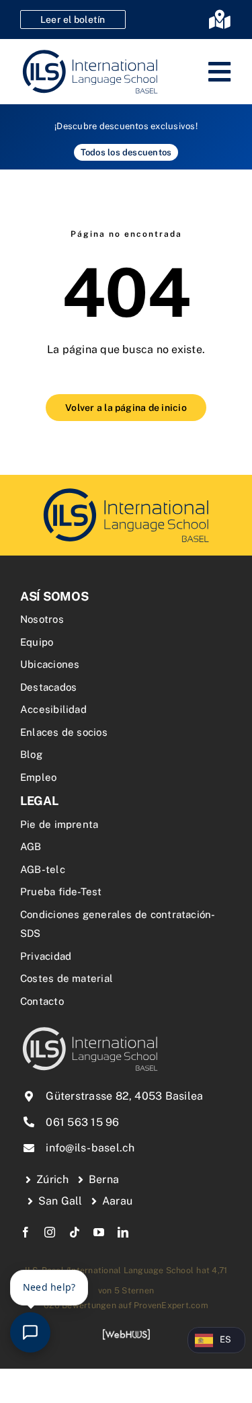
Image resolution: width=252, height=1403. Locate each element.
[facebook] (25, 1232)
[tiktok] (74, 1232)
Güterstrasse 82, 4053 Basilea (124, 1096)
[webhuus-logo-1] (126, 1333)
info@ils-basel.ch (90, 1147)
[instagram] (49, 1232)
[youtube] (98, 1232)
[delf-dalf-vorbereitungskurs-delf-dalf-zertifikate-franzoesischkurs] (126, 490)
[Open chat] (30, 1332)
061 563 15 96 (82, 1122)
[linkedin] (123, 1232)
